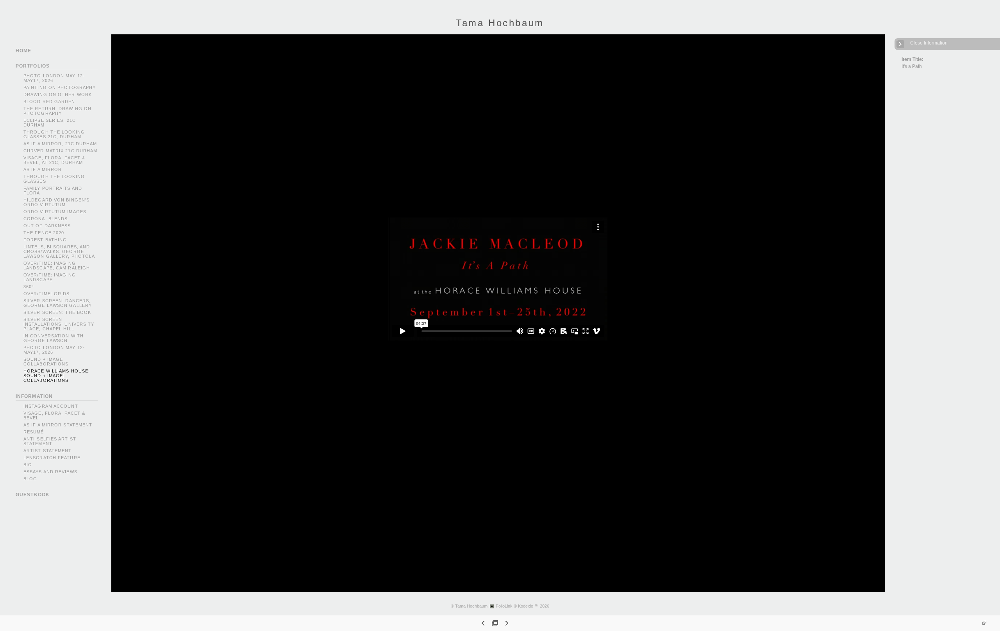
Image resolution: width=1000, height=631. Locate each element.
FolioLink (504, 606)
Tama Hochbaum (500, 23)
